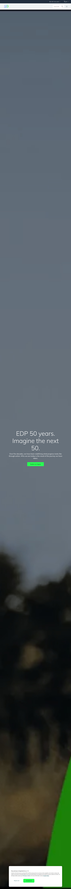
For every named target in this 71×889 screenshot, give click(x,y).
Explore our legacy (35, 464)
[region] (35, 876)
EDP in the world (55, 1)
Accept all (29, 880)
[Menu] (67, 6)
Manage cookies (26, 875)
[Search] (62, 6)
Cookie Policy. (46, 875)
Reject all (16, 880)
